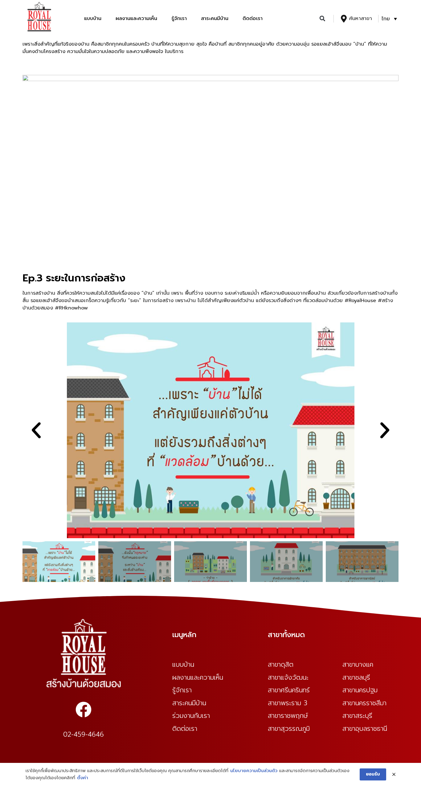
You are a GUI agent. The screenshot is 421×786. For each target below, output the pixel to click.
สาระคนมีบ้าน (214, 18)
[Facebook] (84, 710)
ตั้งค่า (82, 778)
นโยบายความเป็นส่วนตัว (253, 771)
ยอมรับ (373, 774)
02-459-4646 (83, 734)
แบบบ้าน (92, 18)
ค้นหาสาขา (360, 18)
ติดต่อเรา (253, 18)
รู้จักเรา (179, 18)
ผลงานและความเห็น (136, 18)
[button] (322, 19)
